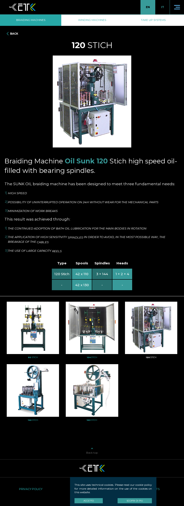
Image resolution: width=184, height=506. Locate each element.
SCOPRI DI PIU (135, 500)
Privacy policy (30, 489)
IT (162, 7)
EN (148, 7)
